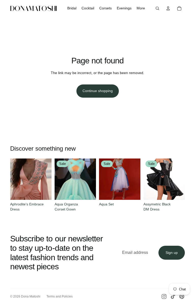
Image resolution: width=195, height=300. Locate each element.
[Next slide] (46, 179)
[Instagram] (164, 296)
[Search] (157, 8)
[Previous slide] (15, 179)
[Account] (168, 8)
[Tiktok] (173, 296)
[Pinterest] (182, 296)
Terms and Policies (59, 296)
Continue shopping (98, 91)
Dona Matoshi (30, 296)
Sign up (172, 253)
